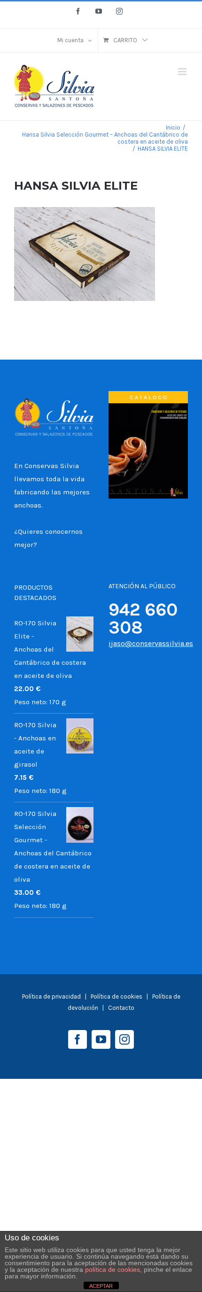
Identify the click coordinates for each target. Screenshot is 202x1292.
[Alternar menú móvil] (183, 72)
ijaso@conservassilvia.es (151, 643)
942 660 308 (143, 618)
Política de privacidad (51, 996)
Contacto (121, 1007)
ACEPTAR (101, 1286)
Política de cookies (117, 996)
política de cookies (112, 1269)
